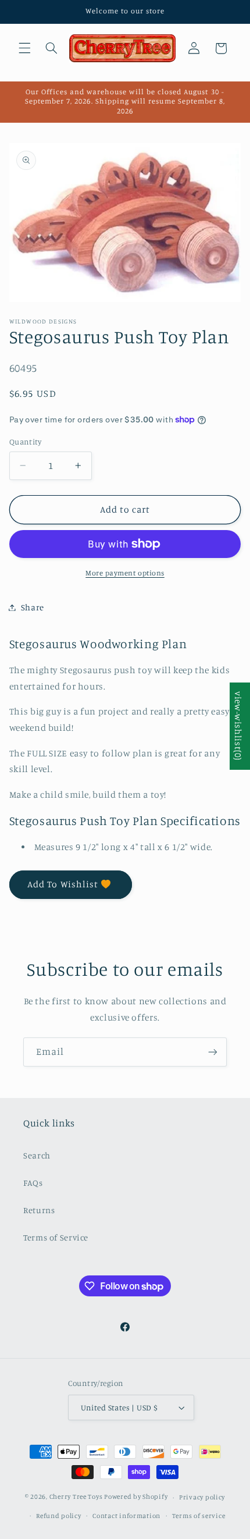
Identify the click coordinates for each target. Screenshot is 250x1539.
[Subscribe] (212, 1051)
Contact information (126, 1516)
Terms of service (199, 1516)
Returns (39, 1210)
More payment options (125, 572)
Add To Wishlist (62, 884)
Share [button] (32, 607)
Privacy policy (202, 1497)
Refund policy (58, 1516)
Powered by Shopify (135, 1497)
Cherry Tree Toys (76, 1497)
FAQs (33, 1183)
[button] (24, 48)
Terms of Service (55, 1237)
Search (37, 1155)
